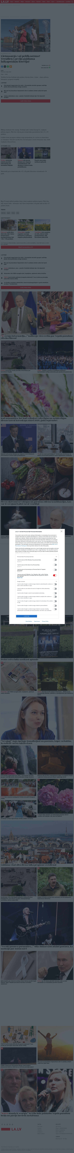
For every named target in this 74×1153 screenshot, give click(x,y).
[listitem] (37, 556)
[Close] (62, 531)
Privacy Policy (45, 621)
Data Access (37, 621)
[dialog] (37, 576)
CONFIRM (26, 616)
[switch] (55, 560)
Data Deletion (29, 621)
